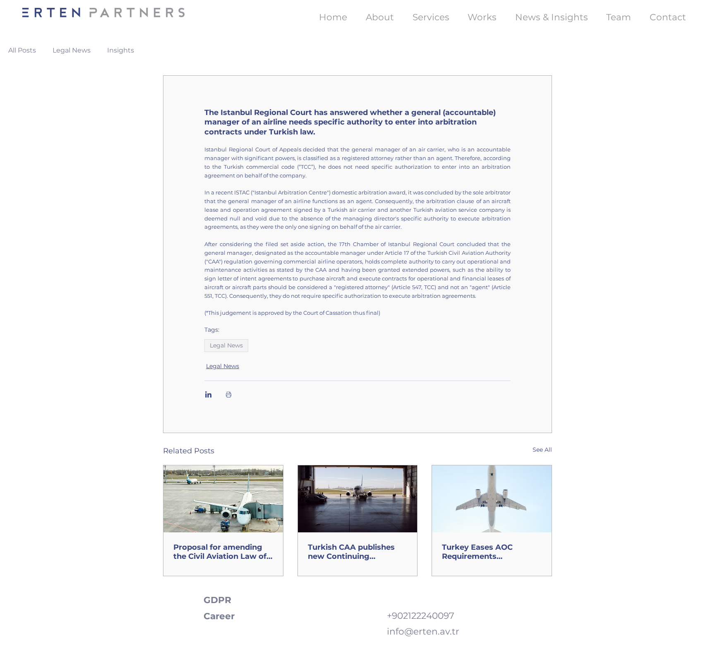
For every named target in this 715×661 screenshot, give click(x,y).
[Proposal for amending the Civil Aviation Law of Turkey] (223, 498)
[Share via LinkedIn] (208, 394)
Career (219, 616)
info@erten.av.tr (423, 631)
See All (542, 449)
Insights (120, 50)
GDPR (217, 599)
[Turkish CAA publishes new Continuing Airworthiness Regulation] (357, 498)
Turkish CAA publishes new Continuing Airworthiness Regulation (357, 552)
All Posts (22, 50)
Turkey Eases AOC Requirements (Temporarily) (477, 552)
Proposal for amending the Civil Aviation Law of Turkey (219, 552)
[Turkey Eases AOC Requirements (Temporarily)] (492, 498)
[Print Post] (229, 394)
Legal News (72, 50)
